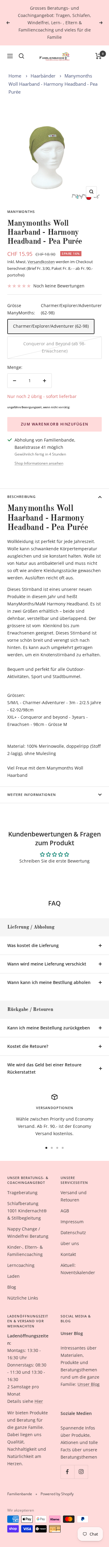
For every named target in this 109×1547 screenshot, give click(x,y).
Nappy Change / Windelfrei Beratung (27, 1232)
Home (14, 76)
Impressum (72, 1221)
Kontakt (68, 1254)
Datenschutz (73, 1232)
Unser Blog (89, 1384)
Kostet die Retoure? (27, 1046)
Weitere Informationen (31, 794)
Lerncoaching (21, 1265)
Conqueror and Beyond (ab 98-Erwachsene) (54, 347)
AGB (65, 1211)
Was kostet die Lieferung (33, 945)
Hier (39, 1401)
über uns (70, 1243)
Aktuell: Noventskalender (78, 1268)
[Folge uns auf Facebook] (67, 1472)
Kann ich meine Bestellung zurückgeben (48, 1028)
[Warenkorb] (98, 56)
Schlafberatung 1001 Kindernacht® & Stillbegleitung (27, 1211)
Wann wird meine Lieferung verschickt (46, 964)
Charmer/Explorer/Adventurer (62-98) (51, 326)
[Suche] (21, 56)
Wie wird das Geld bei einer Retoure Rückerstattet (44, 1068)
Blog (11, 1287)
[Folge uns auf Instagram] (81, 1472)
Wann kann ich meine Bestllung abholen (49, 982)
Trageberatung (22, 1192)
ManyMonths (21, 211)
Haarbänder (43, 76)
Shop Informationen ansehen (39, 463)
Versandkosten (41, 261)
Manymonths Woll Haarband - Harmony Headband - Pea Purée (52, 84)
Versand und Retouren (74, 1196)
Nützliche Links (22, 1298)
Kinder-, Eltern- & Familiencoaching (25, 1250)
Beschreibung (21, 496)
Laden (13, 1276)
